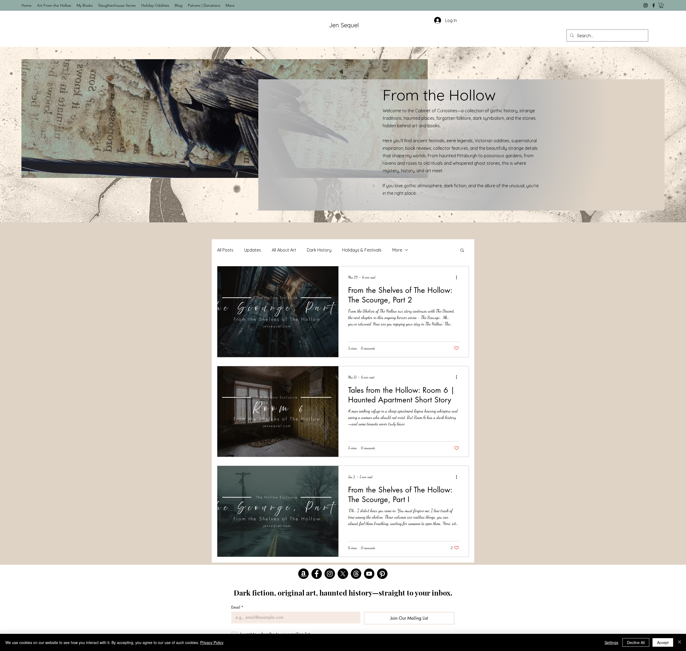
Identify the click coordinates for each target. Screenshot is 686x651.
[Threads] (356, 573)
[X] (343, 573)
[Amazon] (303, 573)
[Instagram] (645, 5)
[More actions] (458, 277)
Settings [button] (611, 642)
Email (237, 607)
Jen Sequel (344, 25)
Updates (252, 250)
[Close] (679, 642)
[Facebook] (653, 5)
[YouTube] (369, 573)
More (397, 250)
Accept (663, 642)
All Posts (225, 250)
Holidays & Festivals (362, 250)
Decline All (636, 642)
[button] (661, 5)
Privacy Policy (211, 642)
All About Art (284, 250)
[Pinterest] (382, 573)
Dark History (319, 250)
